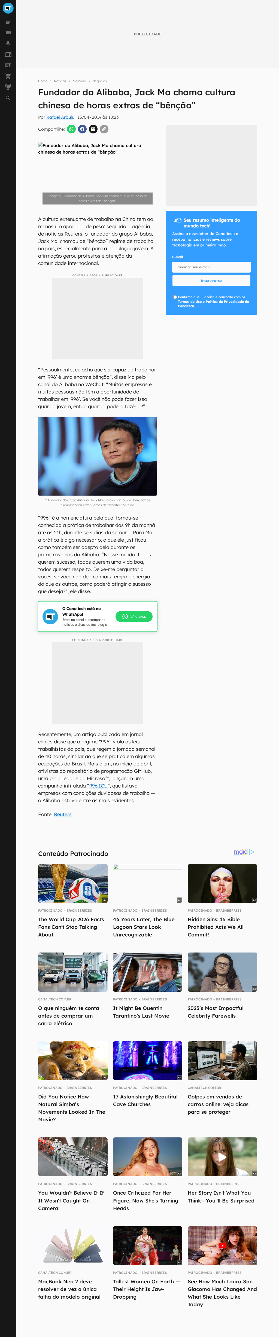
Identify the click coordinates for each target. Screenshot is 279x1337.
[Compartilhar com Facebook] (82, 129)
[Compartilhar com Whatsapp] (71, 129)
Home (42, 81)
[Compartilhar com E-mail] (93, 129)
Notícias (60, 81)
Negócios (99, 81)
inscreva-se (211, 280)
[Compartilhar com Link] (104, 129)
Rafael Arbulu (60, 117)
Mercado (79, 81)
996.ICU (98, 786)
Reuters (63, 814)
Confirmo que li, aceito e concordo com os (213, 301)
